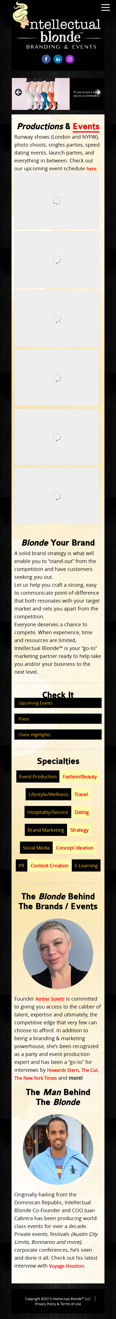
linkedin (58, 59)
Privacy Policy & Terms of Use (58, 1303)
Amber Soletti (49, 999)
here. (91, 169)
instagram (69, 59)
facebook (46, 59)
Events (86, 126)
